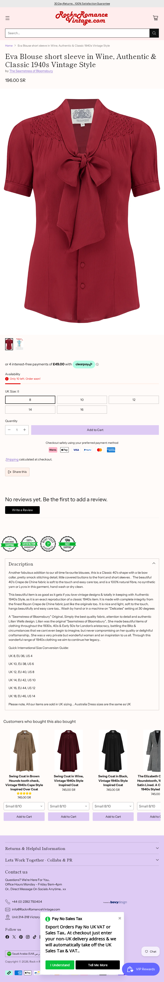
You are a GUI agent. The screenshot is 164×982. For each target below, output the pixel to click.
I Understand (60, 965)
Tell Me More (98, 965)
